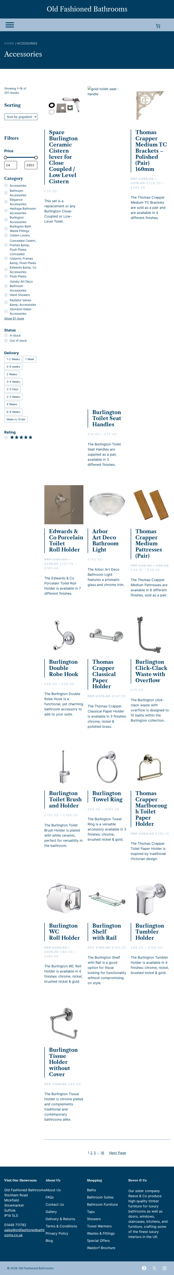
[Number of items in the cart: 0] (157, 26)
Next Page (117, 1153)
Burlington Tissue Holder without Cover (63, 1062)
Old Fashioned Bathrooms (87, 9)
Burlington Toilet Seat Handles (106, 418)
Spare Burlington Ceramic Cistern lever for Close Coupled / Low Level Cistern (63, 156)
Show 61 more (14, 318)
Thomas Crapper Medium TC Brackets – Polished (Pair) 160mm (151, 150)
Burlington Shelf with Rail (106, 932)
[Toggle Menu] (10, 24)
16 (102, 1153)
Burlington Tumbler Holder (149, 932)
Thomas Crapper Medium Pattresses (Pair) (148, 544)
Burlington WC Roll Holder (64, 932)
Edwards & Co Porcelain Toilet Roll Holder (66, 541)
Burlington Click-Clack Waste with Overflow (151, 671)
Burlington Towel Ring (107, 796)
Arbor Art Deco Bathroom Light (105, 541)
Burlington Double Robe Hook (63, 668)
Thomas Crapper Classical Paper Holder (104, 674)
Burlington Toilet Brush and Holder (65, 799)
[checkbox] (13, 359)
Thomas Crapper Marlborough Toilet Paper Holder (151, 808)
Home (9, 43)
